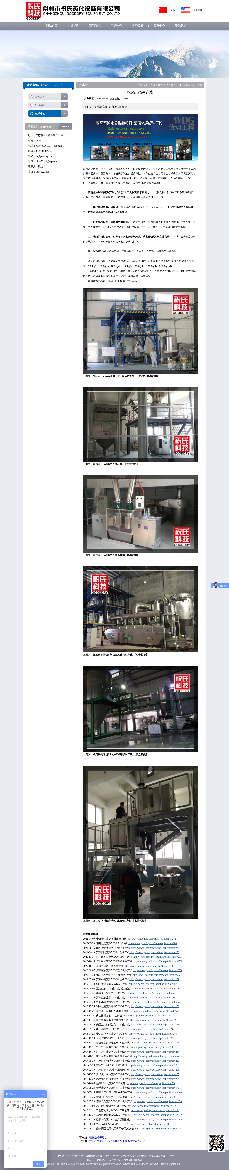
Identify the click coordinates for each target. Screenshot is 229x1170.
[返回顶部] (216, 1143)
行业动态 (40, 105)
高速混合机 (177, 1164)
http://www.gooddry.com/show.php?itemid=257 (152, 984)
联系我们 (180, 25)
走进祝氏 (73, 25)
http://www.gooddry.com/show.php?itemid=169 (158, 1092)
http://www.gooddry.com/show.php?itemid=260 (155, 1002)
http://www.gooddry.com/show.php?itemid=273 (157, 970)
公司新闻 (40, 96)
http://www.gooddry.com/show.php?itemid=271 (148, 966)
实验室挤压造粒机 (113, 1164)
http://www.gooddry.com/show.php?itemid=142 (158, 1115)
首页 (152, 85)
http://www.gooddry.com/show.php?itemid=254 (150, 997)
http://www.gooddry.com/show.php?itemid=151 (153, 1097)
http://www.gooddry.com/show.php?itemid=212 (153, 1065)
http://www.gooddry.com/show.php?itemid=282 (151, 938)
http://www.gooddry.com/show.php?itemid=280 (154, 948)
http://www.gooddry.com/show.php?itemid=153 (158, 1101)
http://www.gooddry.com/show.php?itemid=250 (153, 1020)
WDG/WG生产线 (193, 85)
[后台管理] (128, 1160)
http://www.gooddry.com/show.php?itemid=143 (152, 1106)
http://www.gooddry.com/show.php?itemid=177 (155, 1087)
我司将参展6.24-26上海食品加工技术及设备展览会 (117, 1141)
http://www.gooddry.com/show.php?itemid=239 (150, 1038)
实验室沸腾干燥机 (131, 1164)
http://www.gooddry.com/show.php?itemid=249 (155, 1024)
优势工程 (137, 25)
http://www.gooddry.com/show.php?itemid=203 (155, 1069)
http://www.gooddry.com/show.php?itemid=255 (150, 993)
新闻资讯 (95, 25)
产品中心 (116, 25)
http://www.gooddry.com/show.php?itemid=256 (155, 988)
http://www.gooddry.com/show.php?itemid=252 (155, 1006)
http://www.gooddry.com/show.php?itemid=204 (155, 1079)
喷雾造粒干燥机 (98, 1137)
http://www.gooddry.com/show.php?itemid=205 (155, 1074)
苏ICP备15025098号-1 (110, 1155)
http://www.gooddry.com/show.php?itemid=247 (149, 1029)
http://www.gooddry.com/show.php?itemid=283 (152, 943)
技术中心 (40, 113)
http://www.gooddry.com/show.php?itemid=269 (156, 975)
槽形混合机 (165, 1164)
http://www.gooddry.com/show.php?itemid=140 (158, 1119)
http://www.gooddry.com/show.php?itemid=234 (155, 1051)
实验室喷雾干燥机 (94, 1164)
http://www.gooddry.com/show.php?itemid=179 (151, 1083)
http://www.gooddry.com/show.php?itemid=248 (155, 1011)
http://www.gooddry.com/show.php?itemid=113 (146, 1124)
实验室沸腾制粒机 (150, 1164)
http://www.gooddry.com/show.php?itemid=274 (157, 961)
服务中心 (159, 25)
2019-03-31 (89, 993)
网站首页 (52, 25)
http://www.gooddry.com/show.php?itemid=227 (155, 1060)
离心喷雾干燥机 (64, 1164)
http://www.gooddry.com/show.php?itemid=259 (154, 979)
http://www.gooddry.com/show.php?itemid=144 (155, 1110)
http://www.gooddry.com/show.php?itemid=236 (155, 1042)
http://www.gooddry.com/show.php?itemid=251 (147, 1015)
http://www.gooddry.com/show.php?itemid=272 (157, 956)
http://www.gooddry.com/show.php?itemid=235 (150, 1047)
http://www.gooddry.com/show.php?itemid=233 (157, 1056)
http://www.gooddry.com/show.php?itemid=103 (159, 1128)
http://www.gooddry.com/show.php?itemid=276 (154, 952)
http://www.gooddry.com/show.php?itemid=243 (153, 1033)
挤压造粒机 (78, 1164)
